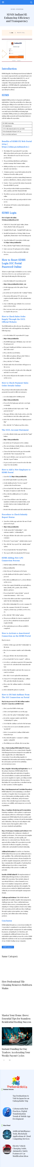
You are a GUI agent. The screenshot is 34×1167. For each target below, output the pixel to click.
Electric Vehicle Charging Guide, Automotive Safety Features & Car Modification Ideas (20, 1151)
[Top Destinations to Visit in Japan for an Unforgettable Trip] (7, 1098)
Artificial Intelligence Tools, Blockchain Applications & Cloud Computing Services (22, 1135)
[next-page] (9, 1060)
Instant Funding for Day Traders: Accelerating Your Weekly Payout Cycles (16, 1052)
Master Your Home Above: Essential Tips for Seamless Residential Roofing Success (16, 1018)
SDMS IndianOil (8, 947)
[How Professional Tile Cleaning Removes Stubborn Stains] (17, 969)
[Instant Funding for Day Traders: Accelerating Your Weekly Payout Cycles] (17, 1036)
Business (19, 9)
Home (13, 9)
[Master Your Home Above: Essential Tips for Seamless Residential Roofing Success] (17, 1003)
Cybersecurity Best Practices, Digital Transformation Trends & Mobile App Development (21, 1113)
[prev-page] (4, 1060)
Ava (12, 32)
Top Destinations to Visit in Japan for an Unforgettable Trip (21, 1098)
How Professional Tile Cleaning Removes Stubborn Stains (17, 985)
